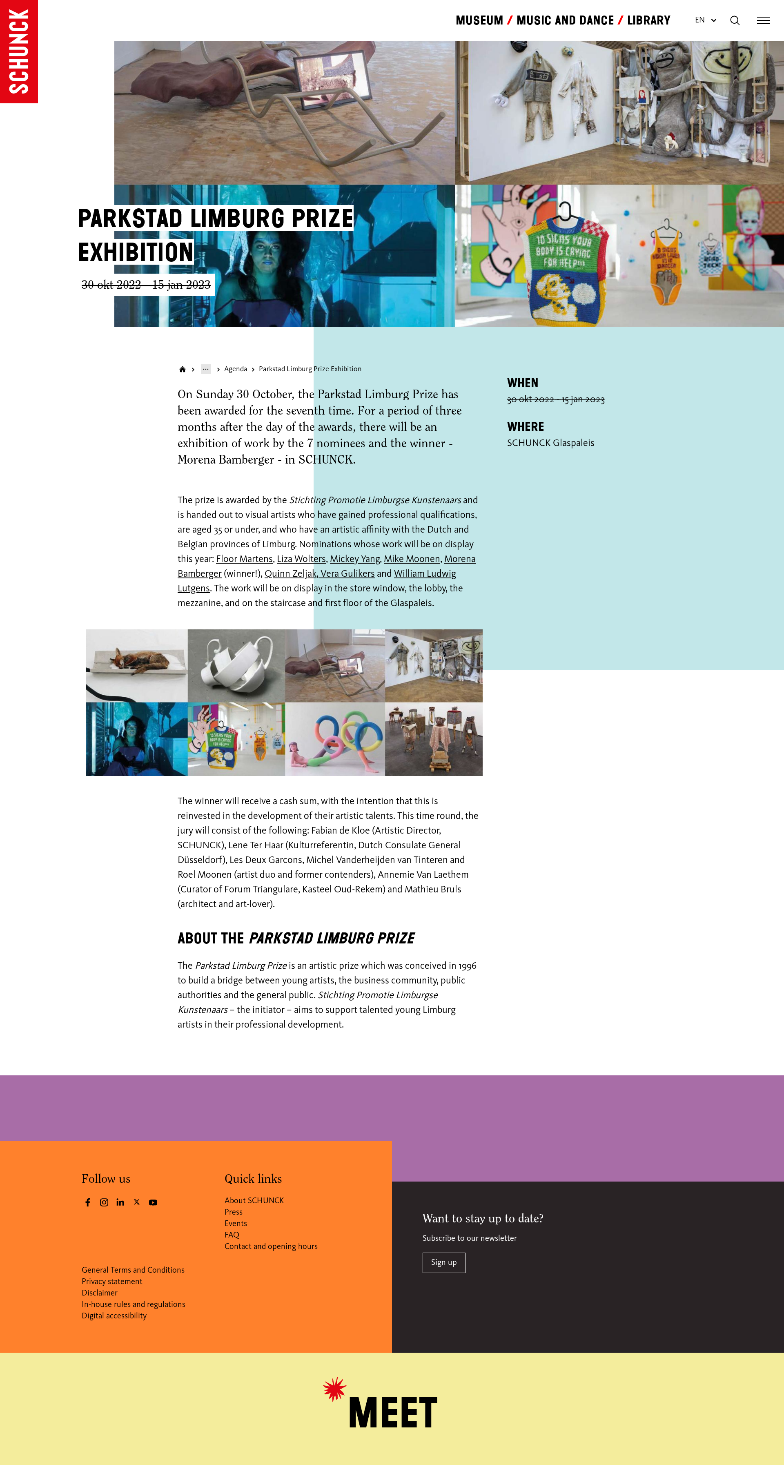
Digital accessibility (114, 1316)
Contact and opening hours (271, 1247)
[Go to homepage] (19, 51)
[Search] (735, 20)
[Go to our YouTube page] (153, 1202)
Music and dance (565, 20)
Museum (479, 20)
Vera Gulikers (346, 574)
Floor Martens (244, 559)
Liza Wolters (301, 559)
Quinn (277, 574)
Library (648, 20)
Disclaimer (100, 1293)
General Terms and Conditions (133, 1271)
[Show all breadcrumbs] (206, 369)
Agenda (235, 369)
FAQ (232, 1235)
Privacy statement (112, 1282)
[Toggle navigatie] (763, 20)
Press (234, 1213)
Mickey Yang (355, 559)
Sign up (444, 1263)
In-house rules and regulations (133, 1305)
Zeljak (303, 574)
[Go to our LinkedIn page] (120, 1202)
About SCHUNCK (254, 1201)
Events (236, 1224)
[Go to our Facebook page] (88, 1202)
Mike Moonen (412, 559)
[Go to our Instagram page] (104, 1202)
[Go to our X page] (137, 1201)
